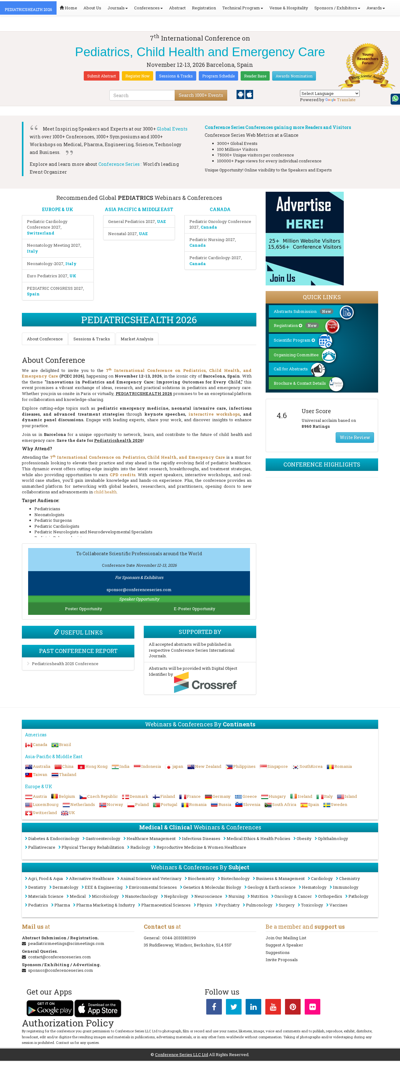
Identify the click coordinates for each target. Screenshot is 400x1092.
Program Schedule (218, 75)
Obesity (304, 838)
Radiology (140, 847)
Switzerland (45, 812)
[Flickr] (312, 1008)
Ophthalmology (333, 838)
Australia (41, 766)
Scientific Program (293, 340)
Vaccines (338, 905)
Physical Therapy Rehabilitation (93, 847)
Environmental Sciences (153, 887)
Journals (116, 8)
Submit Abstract (101, 75)
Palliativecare (41, 847)
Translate (346, 99)
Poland (142, 804)
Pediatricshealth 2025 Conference (65, 663)
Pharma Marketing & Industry (105, 905)
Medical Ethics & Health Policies (258, 838)
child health (105, 492)
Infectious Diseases (201, 838)
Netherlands (82, 804)
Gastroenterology (103, 838)
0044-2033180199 (179, 938)
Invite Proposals (282, 959)
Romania (343, 766)
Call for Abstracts (291, 369)
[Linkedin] (253, 1008)
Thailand (67, 774)
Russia (224, 804)
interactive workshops (214, 414)
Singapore (278, 766)
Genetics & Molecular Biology (212, 887)
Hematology (314, 887)
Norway (115, 804)
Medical (78, 896)
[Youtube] (273, 1008)
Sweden (339, 804)
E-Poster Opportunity (194, 608)
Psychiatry (229, 905)
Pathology (358, 896)
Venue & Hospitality (288, 8)
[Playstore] (241, 94)
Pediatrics (38, 905)
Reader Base (255, 75)
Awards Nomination (294, 75)
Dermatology (65, 887)
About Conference (45, 339)
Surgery (287, 905)
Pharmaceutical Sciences (166, 905)
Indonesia (151, 766)
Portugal (169, 804)
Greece (249, 796)
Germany (221, 796)
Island (351, 796)
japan (178, 766)
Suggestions (278, 952)
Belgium (67, 796)
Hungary (277, 796)
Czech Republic (102, 796)
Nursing (236, 896)
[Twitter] (234, 1008)
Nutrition (259, 896)
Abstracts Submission (302, 311)
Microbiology (105, 896)
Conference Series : (120, 164)
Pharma (62, 905)
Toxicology (312, 905)
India (124, 766)
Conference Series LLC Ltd (181, 1054)
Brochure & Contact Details (300, 383)
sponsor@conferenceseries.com (139, 589)
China (67, 766)
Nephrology (176, 896)
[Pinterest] (293, 1008)
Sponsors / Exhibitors (335, 8)
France (194, 796)
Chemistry (349, 878)
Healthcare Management (151, 838)
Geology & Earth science (272, 887)
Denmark (139, 796)
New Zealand (208, 766)
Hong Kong (96, 766)
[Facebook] (214, 1008)
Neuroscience (208, 896)
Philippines (244, 766)
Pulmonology (259, 905)
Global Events (172, 129)
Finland (167, 796)
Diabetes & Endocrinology (53, 838)
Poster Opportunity (83, 608)
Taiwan (40, 774)
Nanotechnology (141, 896)
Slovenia (251, 804)
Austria (40, 796)
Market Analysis (137, 339)
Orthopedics (330, 896)
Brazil (65, 744)
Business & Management (280, 878)
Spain (313, 804)
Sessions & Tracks (176, 75)
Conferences (147, 8)
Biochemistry (201, 878)
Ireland (305, 796)
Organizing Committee (296, 355)
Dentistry (37, 887)
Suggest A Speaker (284, 945)
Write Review (355, 437)
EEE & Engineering (103, 887)
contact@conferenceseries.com (59, 957)
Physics (204, 905)
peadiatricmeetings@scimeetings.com (66, 943)
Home (70, 8)
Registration (204, 8)
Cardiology (322, 878)
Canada (40, 744)
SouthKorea (311, 766)
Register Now (137, 75)
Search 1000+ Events (201, 95)
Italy (328, 796)
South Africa (284, 804)
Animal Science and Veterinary (151, 878)
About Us (92, 8)
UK (72, 812)
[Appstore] (249, 94)
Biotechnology (235, 878)
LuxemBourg (45, 804)
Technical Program (241, 8)
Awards (374, 8)
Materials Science (45, 896)
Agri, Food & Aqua (45, 878)
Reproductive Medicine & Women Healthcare (201, 847)
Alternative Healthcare (91, 878)
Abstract (177, 8)
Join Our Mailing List (286, 938)
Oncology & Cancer (293, 896)
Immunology (345, 887)
